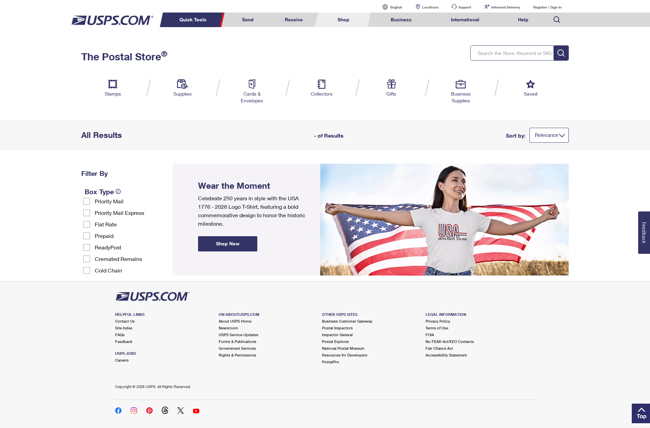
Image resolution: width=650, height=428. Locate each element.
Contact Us (125, 321)
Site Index (123, 328)
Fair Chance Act (439, 348)
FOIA (430, 334)
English (389, 7)
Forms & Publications (237, 341)
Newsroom (228, 328)
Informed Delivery (505, 7)
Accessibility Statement (446, 355)
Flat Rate (106, 224)
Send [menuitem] (248, 19)
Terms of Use (437, 328)
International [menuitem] (465, 19)
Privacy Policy (438, 321)
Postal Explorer (335, 341)
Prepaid (104, 235)
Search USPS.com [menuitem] (556, 20)
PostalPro (330, 362)
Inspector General (337, 334)
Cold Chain (108, 270)
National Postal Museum (343, 348)
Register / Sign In (547, 7)
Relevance (546, 135)
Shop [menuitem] (343, 19)
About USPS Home (235, 321)
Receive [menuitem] (294, 19)
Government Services (237, 348)
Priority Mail (109, 201)
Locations (430, 7)
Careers (122, 360)
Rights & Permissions (237, 355)
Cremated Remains (118, 259)
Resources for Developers (344, 355)
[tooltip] (118, 191)
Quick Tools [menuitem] (193, 19)
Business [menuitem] (401, 19)
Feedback (123, 341)
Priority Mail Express (119, 212)
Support (464, 7)
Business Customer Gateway (347, 321)
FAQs (120, 334)
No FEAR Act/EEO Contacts (450, 341)
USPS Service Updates (238, 334)
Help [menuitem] (523, 19)
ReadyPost (108, 247)
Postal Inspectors (337, 328)
